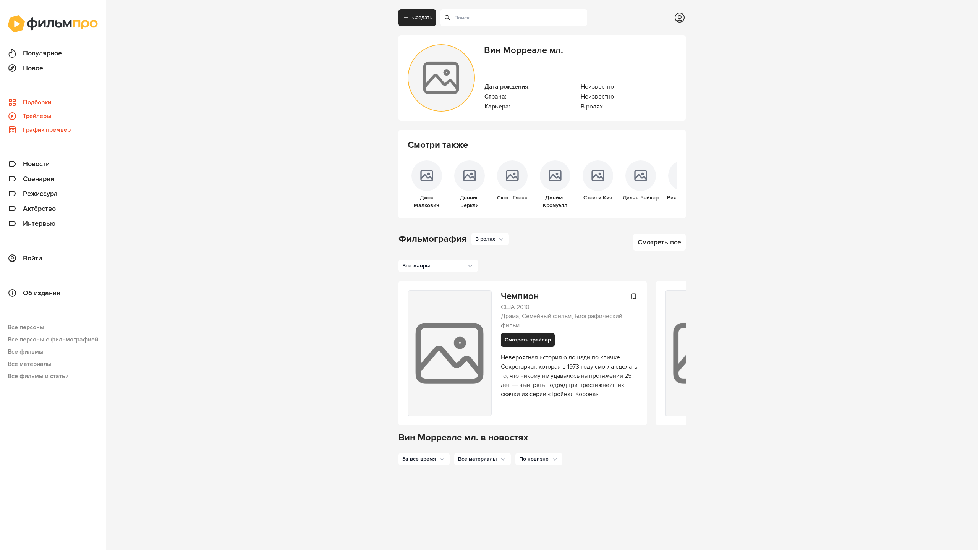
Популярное (42, 53)
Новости (36, 164)
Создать (422, 17)
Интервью (39, 223)
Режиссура (40, 193)
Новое (33, 68)
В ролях (592, 106)
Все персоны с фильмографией (53, 339)
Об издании (41, 293)
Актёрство (39, 208)
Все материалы (30, 364)
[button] (424, 459)
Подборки (37, 102)
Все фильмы (26, 352)
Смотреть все (659, 242)
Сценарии (38, 179)
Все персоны (26, 327)
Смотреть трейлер (528, 339)
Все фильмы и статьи (38, 376)
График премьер (47, 130)
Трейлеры (37, 116)
